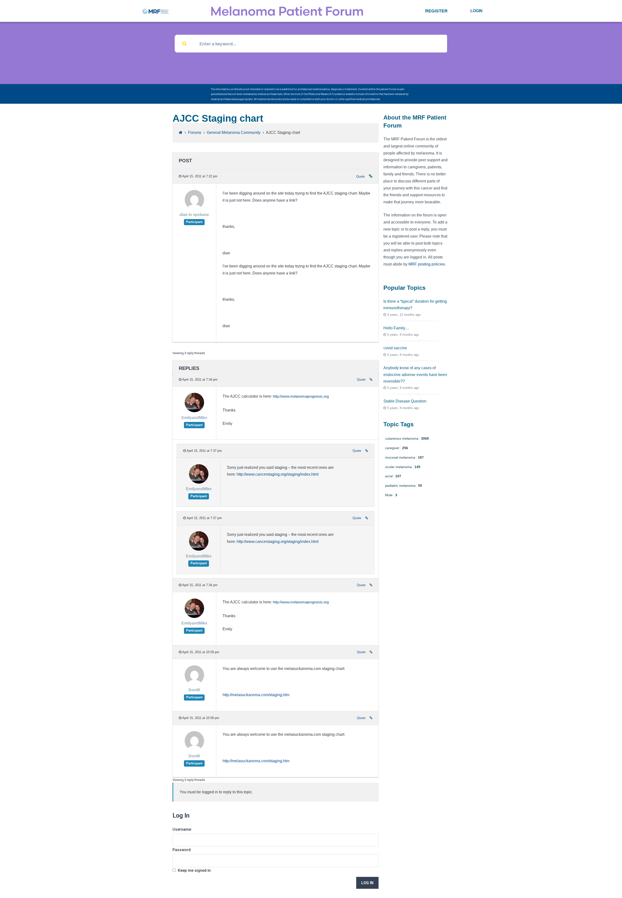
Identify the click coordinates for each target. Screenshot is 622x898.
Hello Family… (396, 328)
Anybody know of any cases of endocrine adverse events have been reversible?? (415, 374)
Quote (360, 176)
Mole (391, 495)
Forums (194, 132)
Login (476, 11)
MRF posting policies (426, 264)
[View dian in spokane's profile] (194, 208)
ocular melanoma (402, 467)
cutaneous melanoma (407, 438)
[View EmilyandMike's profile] (194, 411)
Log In (367, 883)
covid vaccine (395, 348)
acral (393, 476)
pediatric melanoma (403, 485)
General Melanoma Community (233, 132)
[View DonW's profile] (194, 683)
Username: (182, 829)
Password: (182, 849)
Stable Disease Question (404, 401)
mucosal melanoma (404, 457)
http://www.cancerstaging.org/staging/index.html (278, 474)
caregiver (396, 448)
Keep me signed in (194, 870)
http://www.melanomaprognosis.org (301, 396)
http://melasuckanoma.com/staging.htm (256, 695)
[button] (436, 11)
